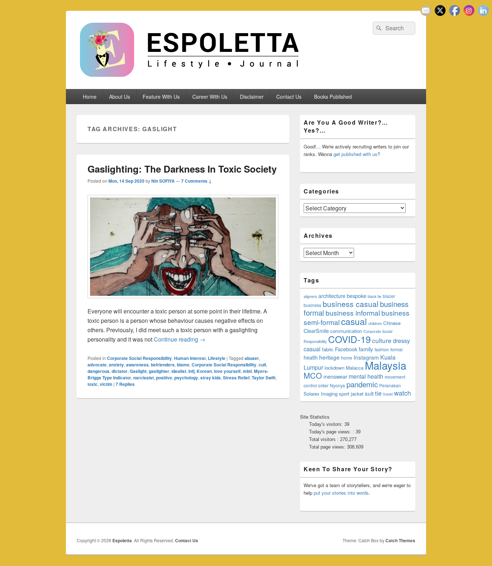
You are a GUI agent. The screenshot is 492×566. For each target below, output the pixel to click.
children (375, 323)
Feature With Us (161, 96)
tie (378, 392)
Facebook (346, 349)
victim (106, 384)
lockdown (334, 367)
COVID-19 (349, 339)
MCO (313, 375)
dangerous (98, 371)
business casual (351, 303)
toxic (93, 384)
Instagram (366, 357)
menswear (335, 376)
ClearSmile (316, 330)
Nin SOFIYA (163, 181)
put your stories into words (341, 492)
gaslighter (159, 371)
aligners (310, 296)
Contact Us (288, 96)
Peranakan (390, 385)
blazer (389, 296)
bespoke (356, 295)
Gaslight (138, 371)
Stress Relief (236, 377)
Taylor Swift (264, 377)
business (312, 305)
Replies (125, 384)
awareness (137, 364)
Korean (204, 371)
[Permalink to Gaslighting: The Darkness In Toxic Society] (183, 302)
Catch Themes (400, 540)
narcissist (143, 377)
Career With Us (209, 96)
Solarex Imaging (320, 393)
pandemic (362, 384)
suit (369, 393)
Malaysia (385, 365)
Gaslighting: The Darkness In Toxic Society (182, 168)
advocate (97, 364)
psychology (186, 377)
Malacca (354, 367)
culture (382, 340)
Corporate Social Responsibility (139, 358)
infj (191, 371)
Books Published (333, 96)
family (366, 349)
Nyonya (337, 385)
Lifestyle (216, 358)
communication (346, 330)
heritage (329, 357)
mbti (247, 371)
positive (164, 377)
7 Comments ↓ (196, 181)
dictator (120, 371)
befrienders (163, 364)
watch (402, 392)
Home (90, 96)
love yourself (227, 371)
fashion (382, 349)
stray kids (210, 377)
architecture (331, 295)
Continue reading (179, 339)
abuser (252, 358)
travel (388, 394)
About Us (119, 96)
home (346, 358)
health (311, 357)
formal (396, 349)
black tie (374, 296)
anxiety (116, 364)
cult (262, 364)
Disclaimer (252, 96)
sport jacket (351, 393)
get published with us (355, 154)
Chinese (392, 323)
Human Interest (190, 358)
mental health (366, 376)
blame (183, 364)
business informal (353, 312)
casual (354, 321)
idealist (178, 371)
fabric (328, 349)
